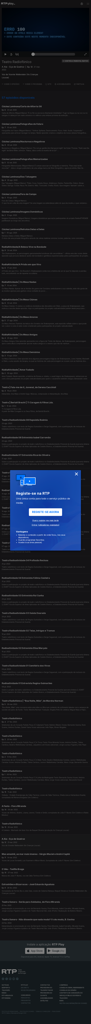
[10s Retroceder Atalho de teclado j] (9, 1021)
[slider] (54, 1021)
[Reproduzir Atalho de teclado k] (4, 1021)
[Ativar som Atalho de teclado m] (15, 1021)
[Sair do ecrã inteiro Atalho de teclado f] (87, 1021)
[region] (45, 512)
